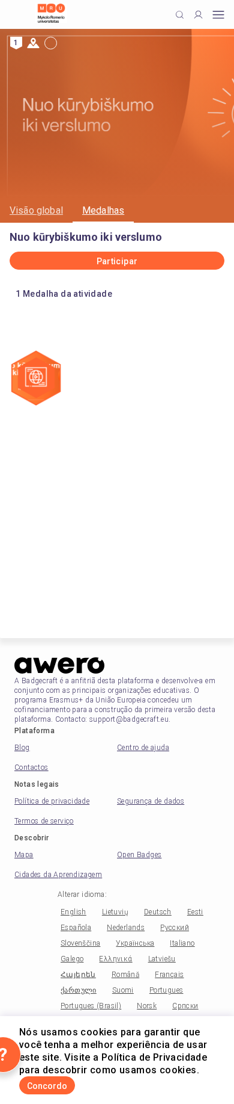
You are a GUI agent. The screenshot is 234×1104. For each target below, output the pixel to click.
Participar (117, 261)
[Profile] (198, 14)
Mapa (24, 855)
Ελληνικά (115, 959)
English (73, 912)
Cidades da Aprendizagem (58, 874)
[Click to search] (179, 14)
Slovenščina (80, 943)
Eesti (195, 912)
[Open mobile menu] (218, 15)
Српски (185, 1006)
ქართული (79, 990)
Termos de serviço (44, 821)
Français (169, 974)
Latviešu (162, 959)
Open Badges (139, 855)
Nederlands (126, 927)
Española (76, 927)
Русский (174, 927)
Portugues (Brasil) (91, 1006)
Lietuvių (115, 912)
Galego (72, 959)
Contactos (31, 767)
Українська (135, 943)
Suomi (123, 990)
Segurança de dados (150, 801)
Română (125, 974)
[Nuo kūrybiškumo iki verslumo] (36, 379)
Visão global (36, 210)
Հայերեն (78, 974)
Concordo (47, 1086)
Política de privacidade (51, 801)
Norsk (147, 1006)
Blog (22, 747)
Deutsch (158, 912)
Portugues (166, 990)
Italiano (182, 943)
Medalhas (103, 210)
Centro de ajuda (143, 747)
